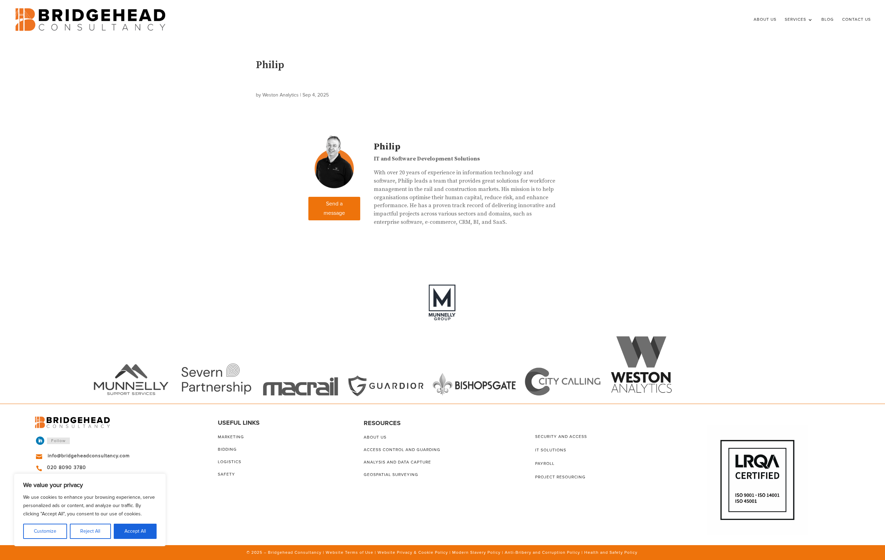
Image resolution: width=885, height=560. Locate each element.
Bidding (227, 449)
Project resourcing (560, 477)
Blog (827, 19)
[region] (90, 510)
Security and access (561, 436)
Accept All (135, 531)
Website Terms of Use (349, 552)
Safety (226, 474)
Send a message (334, 208)
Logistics (229, 462)
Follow (58, 440)
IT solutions (550, 450)
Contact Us (856, 19)
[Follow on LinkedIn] (40, 441)
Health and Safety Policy (610, 552)
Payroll (545, 463)
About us (375, 437)
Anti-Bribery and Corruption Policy (542, 552)
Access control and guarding (402, 449)
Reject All (90, 531)
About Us (765, 19)
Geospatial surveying (391, 474)
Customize (45, 531)
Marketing (231, 437)
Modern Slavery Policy (476, 552)
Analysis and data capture (397, 462)
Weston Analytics (280, 95)
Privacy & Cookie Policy (422, 552)
